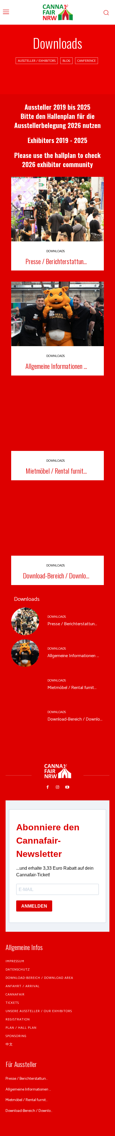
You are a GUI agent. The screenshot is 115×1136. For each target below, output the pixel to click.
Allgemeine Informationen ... (56, 366)
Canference (86, 60)
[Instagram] (57, 787)
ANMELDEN (34, 906)
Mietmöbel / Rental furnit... (56, 471)
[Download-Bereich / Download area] (57, 523)
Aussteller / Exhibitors (37, 60)
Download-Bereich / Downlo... (56, 575)
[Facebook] (47, 787)
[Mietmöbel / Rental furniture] (57, 419)
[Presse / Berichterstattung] (57, 209)
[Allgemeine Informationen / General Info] (57, 314)
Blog (66, 60)
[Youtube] (67, 787)
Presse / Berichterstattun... (56, 261)
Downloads (55, 251)
